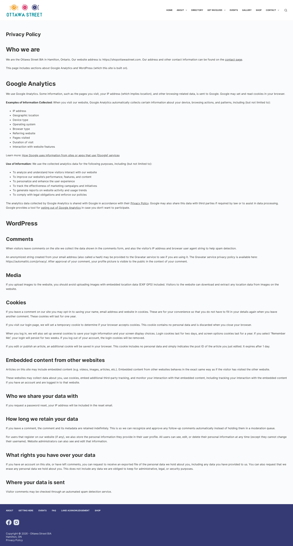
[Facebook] (9, 522)
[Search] (286, 10)
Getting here (25, 510)
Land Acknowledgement (75, 510)
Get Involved (214, 10)
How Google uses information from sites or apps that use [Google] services (71, 155)
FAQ (54, 510)
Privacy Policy (140, 203)
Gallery (247, 10)
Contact (271, 10)
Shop (259, 10)
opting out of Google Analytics (61, 207)
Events (234, 10)
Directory (197, 10)
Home (169, 10)
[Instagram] (16, 522)
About (180, 10)
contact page (233, 59)
